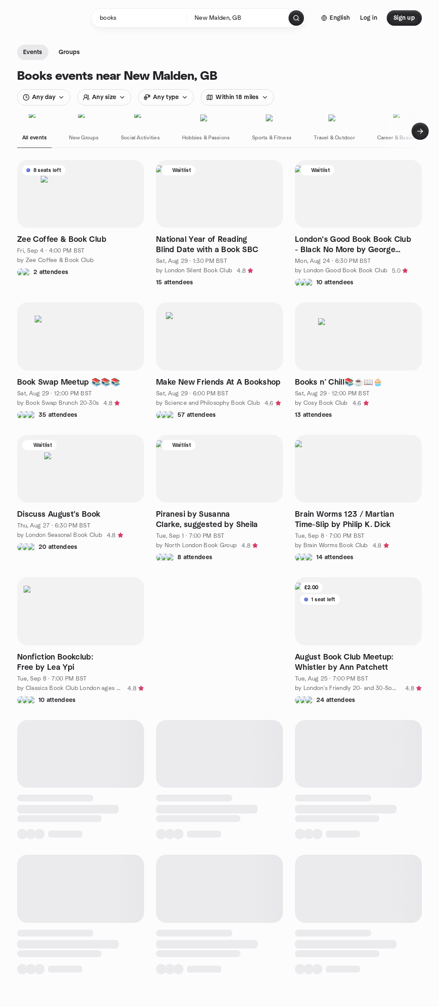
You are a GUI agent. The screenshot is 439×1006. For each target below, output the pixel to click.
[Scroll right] (420, 131)
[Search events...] (296, 18)
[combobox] (238, 18)
